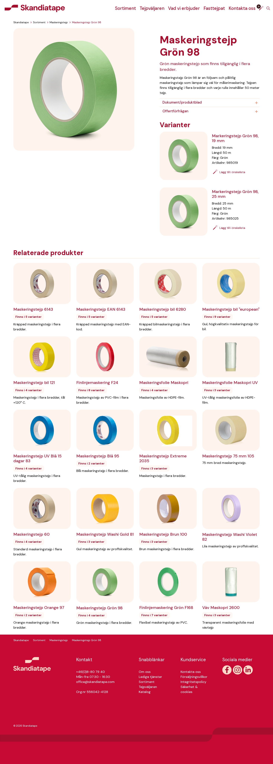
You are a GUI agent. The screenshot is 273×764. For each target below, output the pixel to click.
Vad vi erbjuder (184, 8)
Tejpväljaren (152, 8)
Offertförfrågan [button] (175, 111)
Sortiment (125, 8)
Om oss (145, 672)
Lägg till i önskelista (232, 172)
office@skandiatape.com (95, 682)
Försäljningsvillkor (194, 677)
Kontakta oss (242, 8)
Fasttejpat (214, 8)
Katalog (145, 692)
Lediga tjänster (150, 677)
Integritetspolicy (193, 682)
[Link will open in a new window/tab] (227, 670)
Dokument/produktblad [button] (182, 102)
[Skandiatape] (35, 8)
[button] (74, 89)
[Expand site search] (268, 8)
